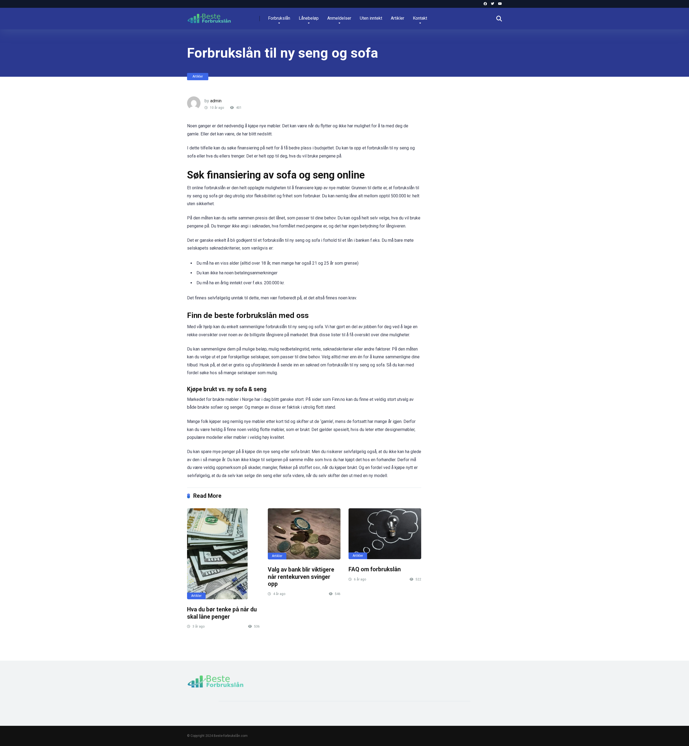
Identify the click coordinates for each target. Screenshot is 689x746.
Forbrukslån (279, 18)
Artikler (397, 18)
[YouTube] (500, 4)
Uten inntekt (371, 18)
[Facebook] (485, 4)
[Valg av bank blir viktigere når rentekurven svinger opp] (304, 533)
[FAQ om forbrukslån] (385, 533)
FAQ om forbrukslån (375, 569)
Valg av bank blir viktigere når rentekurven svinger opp (301, 576)
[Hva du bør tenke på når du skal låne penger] (223, 553)
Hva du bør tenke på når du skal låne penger (222, 613)
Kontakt (420, 18)
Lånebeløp (309, 18)
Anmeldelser (339, 18)
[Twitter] (492, 4)
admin (216, 100)
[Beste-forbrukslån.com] (209, 16)
